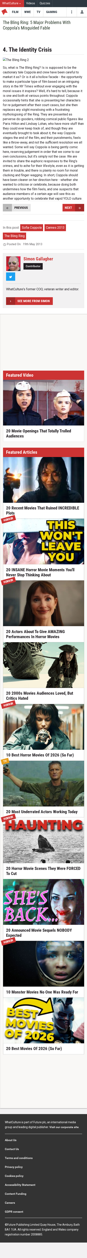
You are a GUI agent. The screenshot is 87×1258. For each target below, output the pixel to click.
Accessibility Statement (20, 1184)
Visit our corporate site (64, 1127)
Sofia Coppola (32, 228)
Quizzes (45, 3)
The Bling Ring (14, 236)
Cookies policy (14, 1175)
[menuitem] (12, 3)
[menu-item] (15, 12)
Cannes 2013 (55, 228)
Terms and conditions (19, 1158)
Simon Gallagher (38, 258)
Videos (30, 3)
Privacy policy (14, 1167)
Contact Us (12, 1149)
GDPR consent (14, 1211)
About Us (10, 1140)
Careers (10, 1202)
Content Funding (15, 1193)
